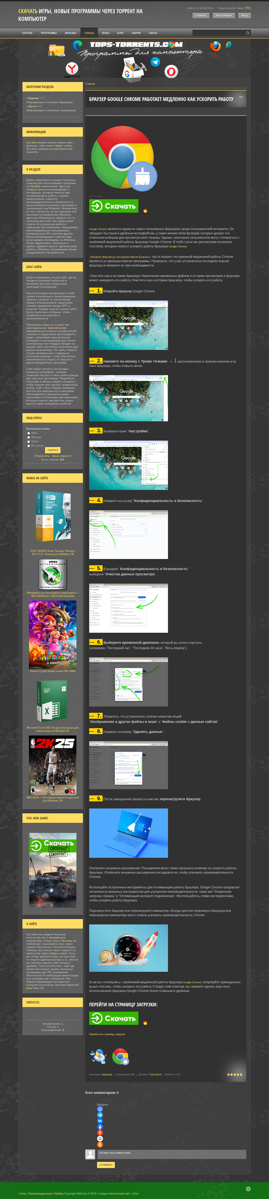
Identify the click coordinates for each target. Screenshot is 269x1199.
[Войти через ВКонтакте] (100, 1121)
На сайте (31, 142)
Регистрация (224, 15)
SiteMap (58, 1193)
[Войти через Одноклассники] (100, 1145)
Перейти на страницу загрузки (107, 1034)
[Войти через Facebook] (100, 1127)
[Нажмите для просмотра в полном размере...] (130, 350)
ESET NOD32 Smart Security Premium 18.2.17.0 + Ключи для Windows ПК (52, 553)
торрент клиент (63, 145)
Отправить (105, 1165)
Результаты (42, 455)
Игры (34, 432)
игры (29, 988)
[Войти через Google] (100, 1139)
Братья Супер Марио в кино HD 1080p (52, 671)
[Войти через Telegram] (100, 1115)
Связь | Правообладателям (35, 1193)
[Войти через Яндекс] (100, 1133)
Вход (244, 15)
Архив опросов (61, 455)
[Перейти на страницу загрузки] (166, 1027)
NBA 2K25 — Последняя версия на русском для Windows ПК (53, 799)
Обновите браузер (101, 256)
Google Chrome (98, 229)
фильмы (67, 940)
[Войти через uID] (100, 1109)
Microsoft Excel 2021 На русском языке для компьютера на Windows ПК (53, 729)
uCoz (136, 1193)
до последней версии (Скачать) (131, 256)
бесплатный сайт (119, 1193)
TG (42, 988)
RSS (248, 8)
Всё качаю (37, 445)
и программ (53, 937)
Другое (32, 106)
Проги (34, 441)
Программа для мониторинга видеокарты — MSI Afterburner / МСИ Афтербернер (53, 594)
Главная (201, 15)
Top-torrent (155, 1074)
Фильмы (36, 437)
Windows (35, 186)
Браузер (107, 1074)
